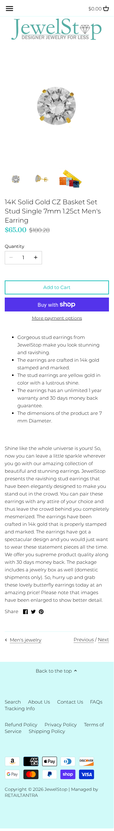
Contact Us (70, 702)
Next (103, 640)
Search (13, 702)
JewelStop (56, 789)
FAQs (96, 702)
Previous (84, 640)
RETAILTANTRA (21, 795)
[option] (16, 179)
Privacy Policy (61, 725)
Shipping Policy (47, 731)
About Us (39, 702)
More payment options (57, 318)
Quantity (14, 246)
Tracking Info (20, 708)
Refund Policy (21, 725)
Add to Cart (56, 287)
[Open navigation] (9, 8)
